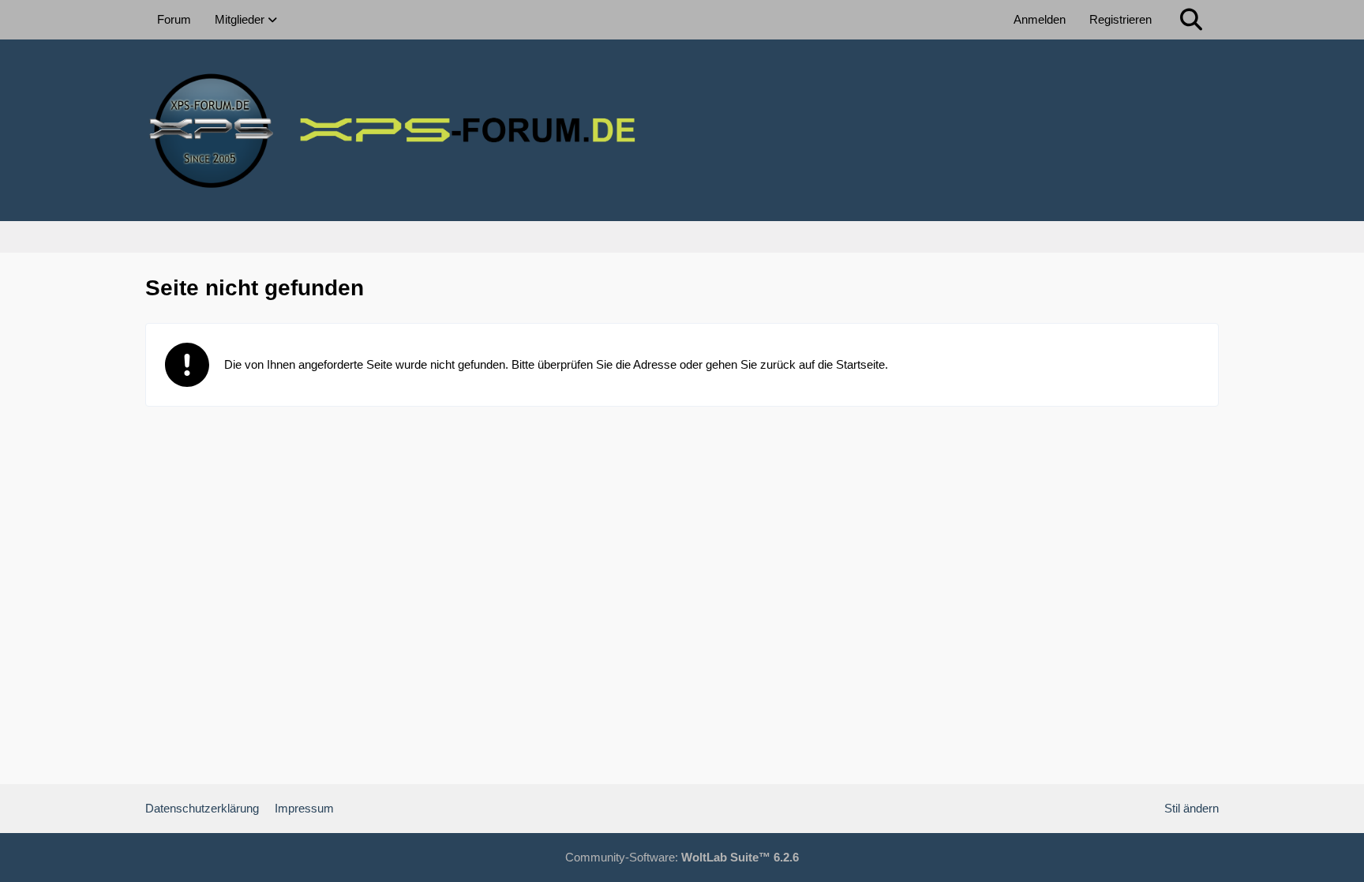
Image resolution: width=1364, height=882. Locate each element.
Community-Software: (682, 857)
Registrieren (1120, 19)
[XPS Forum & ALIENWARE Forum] (682, 130)
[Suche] (1191, 19)
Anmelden (1040, 19)
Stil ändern (1191, 808)
